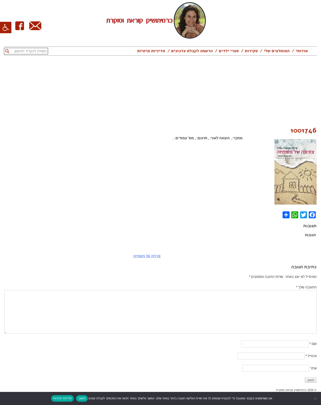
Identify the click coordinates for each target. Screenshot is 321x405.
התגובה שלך (306, 287)
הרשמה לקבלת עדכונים (192, 51)
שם (313, 344)
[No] (315, 398)
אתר (313, 368)
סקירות (251, 51)
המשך (82, 398)
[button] (5, 27)
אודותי (302, 51)
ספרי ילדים (229, 51)
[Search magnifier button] (7, 51)
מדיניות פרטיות (151, 51)
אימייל (311, 356)
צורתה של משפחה (146, 256)
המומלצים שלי (277, 51)
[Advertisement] (160, 92)
